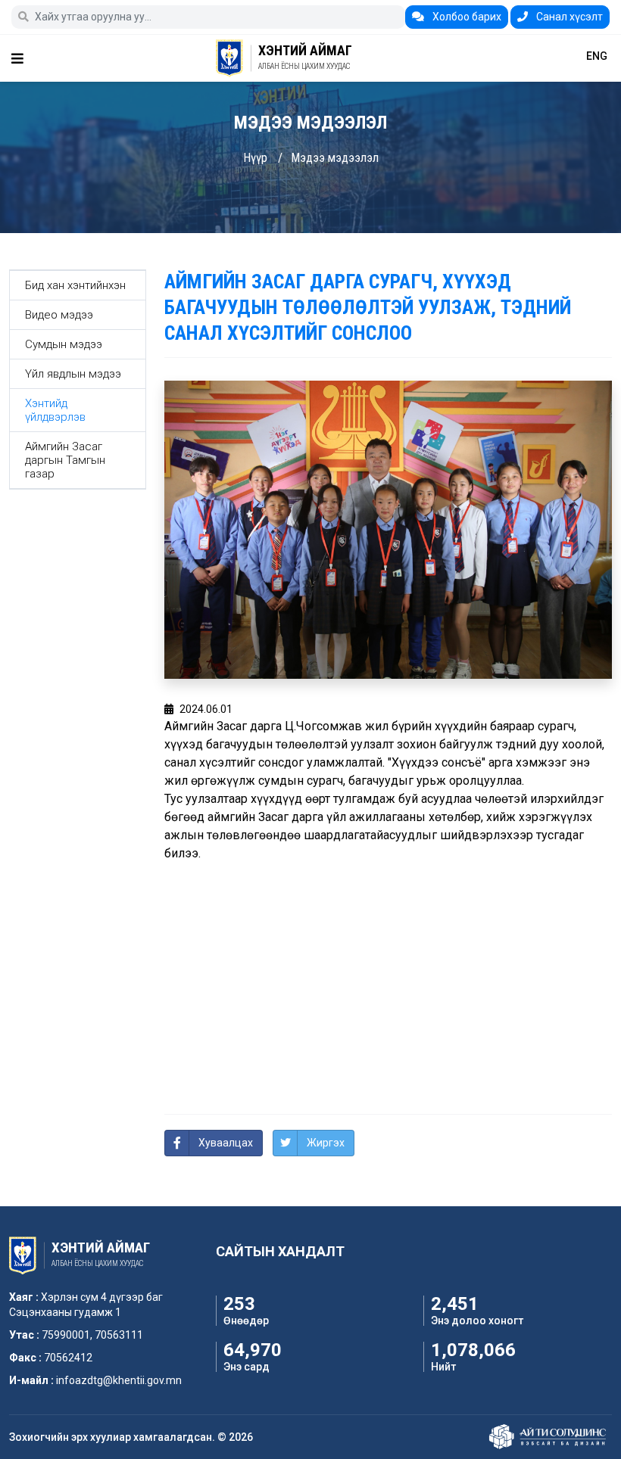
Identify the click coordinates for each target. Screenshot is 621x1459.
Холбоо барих (465, 17)
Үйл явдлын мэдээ (73, 374)
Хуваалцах (225, 1143)
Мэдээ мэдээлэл (335, 158)
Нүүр (255, 158)
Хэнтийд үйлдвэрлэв (55, 410)
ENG (596, 56)
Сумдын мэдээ (63, 344)
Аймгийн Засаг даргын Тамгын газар (65, 460)
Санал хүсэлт (568, 17)
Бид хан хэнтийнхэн (75, 285)
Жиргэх (326, 1143)
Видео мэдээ (59, 315)
